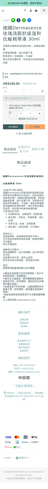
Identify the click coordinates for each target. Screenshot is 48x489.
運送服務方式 (24, 340)
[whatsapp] (24, 20)
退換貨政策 (24, 344)
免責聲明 (24, 350)
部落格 (24, 326)
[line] (13, 20)
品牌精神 (24, 322)
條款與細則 (24, 347)
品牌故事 (24, 319)
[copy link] (29, 20)
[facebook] (19, 20)
